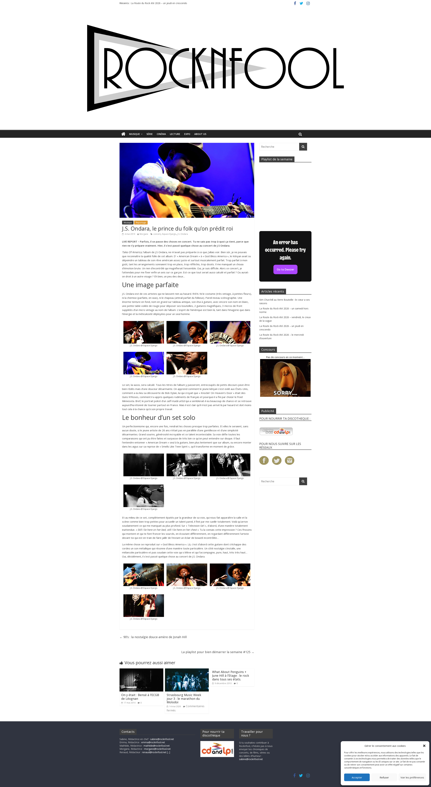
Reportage (141, 222)
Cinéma (161, 134)
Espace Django (169, 234)
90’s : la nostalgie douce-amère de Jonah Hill (153, 637)
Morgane (144, 234)
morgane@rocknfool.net (157, 748)
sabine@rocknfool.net (162, 739)
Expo (187, 134)
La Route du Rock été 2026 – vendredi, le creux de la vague (163, 2)
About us (200, 134)
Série (149, 134)
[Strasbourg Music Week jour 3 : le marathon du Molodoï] (187, 670)
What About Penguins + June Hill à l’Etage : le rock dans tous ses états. (230, 675)
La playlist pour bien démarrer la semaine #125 (217, 652)
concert (157, 234)
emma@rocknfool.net (153, 742)
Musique (134, 134)
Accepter (357, 777)
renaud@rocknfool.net (154, 752)
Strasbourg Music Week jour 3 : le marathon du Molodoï (184, 698)
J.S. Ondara (182, 234)
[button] (424, 745)
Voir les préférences (412, 777)
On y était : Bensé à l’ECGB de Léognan (140, 697)
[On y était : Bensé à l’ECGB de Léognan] (141, 670)
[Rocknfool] (215, 68)
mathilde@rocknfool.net (157, 745)
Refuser (384, 777)
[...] (168, 752)
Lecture (175, 134)
